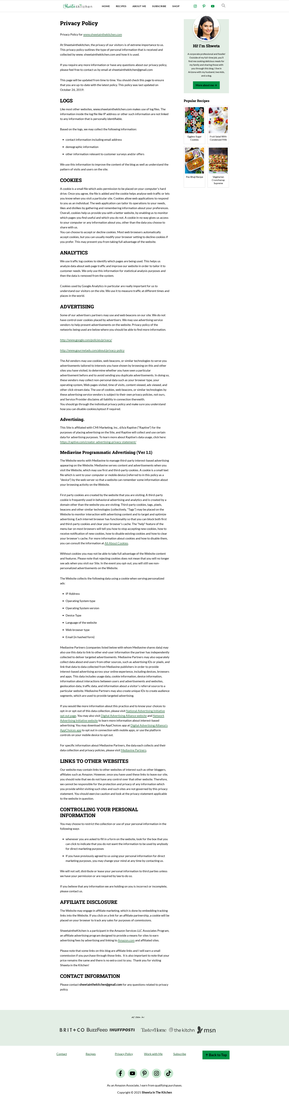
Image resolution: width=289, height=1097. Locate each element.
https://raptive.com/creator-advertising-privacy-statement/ (98, 442)
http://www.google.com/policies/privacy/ (86, 340)
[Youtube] (212, 6)
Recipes (121, 6)
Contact (61, 1054)
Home (106, 6)
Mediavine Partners (133, 750)
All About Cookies (116, 543)
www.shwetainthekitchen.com (102, 34)
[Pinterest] (204, 6)
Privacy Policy (124, 1054)
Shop (176, 6)
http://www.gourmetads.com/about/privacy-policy (92, 350)
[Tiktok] (168, 1073)
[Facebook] (120, 1073)
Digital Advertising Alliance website (124, 715)
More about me (205, 85)
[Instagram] (195, 6)
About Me (139, 6)
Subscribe (159, 6)
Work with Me (153, 1054)
